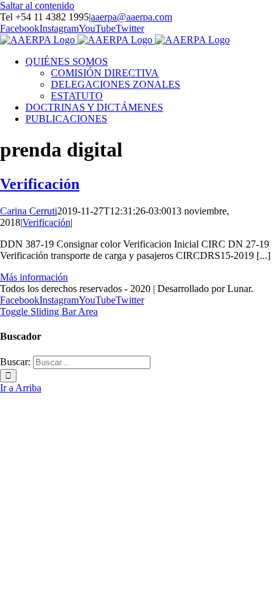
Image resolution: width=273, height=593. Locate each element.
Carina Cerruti (28, 211)
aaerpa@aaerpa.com (131, 16)
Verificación (39, 184)
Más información (34, 277)
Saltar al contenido (37, 5)
